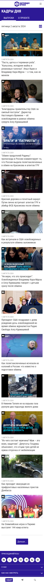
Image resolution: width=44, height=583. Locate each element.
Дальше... (22, 541)
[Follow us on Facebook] (3, 560)
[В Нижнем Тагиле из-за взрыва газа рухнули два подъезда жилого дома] (22, 385)
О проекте (24, 17)
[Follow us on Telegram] (26, 560)
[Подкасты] (37, 560)
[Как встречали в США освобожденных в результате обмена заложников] (22, 221)
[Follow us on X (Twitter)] (9, 560)
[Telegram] (22, 580)
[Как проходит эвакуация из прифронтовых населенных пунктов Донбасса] (22, 466)
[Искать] (35, 580)
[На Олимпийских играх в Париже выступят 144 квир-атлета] (22, 506)
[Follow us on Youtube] (15, 560)
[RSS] (32, 560)
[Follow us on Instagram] (20, 560)
